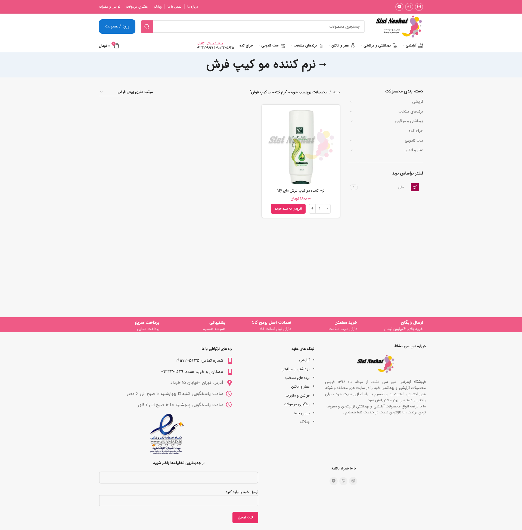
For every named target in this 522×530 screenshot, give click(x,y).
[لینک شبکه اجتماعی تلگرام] (399, 7)
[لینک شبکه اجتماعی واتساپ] (409, 7)
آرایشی (417, 102)
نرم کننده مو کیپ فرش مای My (301, 191)
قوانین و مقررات (297, 395)
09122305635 (225, 47)
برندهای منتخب (411, 111)
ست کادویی (414, 141)
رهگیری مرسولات (297, 404)
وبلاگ (305, 422)
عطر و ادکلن (414, 150)
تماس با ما (302, 413)
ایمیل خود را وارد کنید (241, 492)
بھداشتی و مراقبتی (409, 121)
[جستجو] (147, 26)
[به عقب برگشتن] (323, 64)
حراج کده (416, 131)
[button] (288, 209)
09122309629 (205, 47)
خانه (336, 92)
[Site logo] (398, 26)
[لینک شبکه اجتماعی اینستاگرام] (419, 7)
